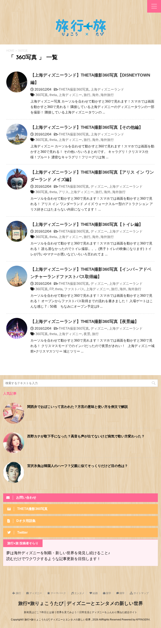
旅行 (87, 95)
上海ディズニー (70, 95)
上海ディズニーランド (107, 89)
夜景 (87, 334)
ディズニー (99, 186)
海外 (95, 95)
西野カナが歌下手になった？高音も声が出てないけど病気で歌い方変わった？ (86, 436)
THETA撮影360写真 (74, 89)
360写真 (41, 95)
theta (53, 95)
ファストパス (74, 289)
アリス (63, 192)
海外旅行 (107, 95)
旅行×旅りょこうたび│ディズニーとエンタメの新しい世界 (80, 603)
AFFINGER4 (143, 619)
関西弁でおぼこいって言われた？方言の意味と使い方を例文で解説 (77, 407)
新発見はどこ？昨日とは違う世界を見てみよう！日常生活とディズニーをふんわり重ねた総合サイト (80, 612)
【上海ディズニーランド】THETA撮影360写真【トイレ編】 (86, 224)
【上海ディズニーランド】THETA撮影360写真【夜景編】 (84, 321)
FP (51, 289)
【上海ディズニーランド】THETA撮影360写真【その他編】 (86, 127)
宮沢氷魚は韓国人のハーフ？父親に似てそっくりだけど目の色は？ (77, 466)
